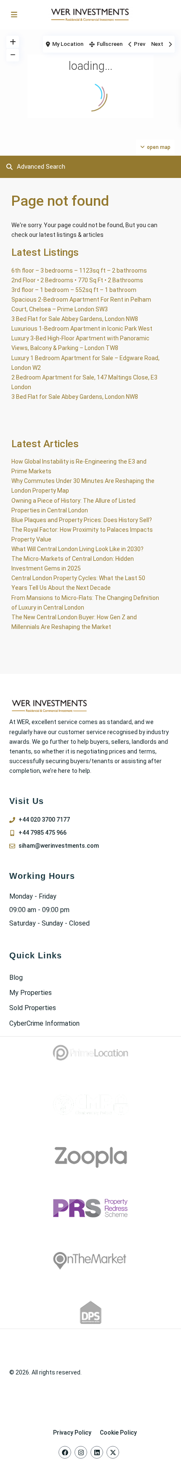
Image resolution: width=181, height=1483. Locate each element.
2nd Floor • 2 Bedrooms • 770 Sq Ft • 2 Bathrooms (77, 280)
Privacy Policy (72, 1432)
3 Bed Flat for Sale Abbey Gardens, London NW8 (74, 319)
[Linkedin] (96, 1452)
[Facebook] (65, 1452)
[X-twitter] (112, 1452)
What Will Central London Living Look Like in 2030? (77, 549)
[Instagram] (81, 1452)
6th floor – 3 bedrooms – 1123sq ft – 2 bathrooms (79, 270)
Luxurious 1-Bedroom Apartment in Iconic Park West (81, 328)
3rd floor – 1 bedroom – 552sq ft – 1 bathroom (73, 290)
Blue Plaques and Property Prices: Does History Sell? (81, 520)
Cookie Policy (118, 1432)
